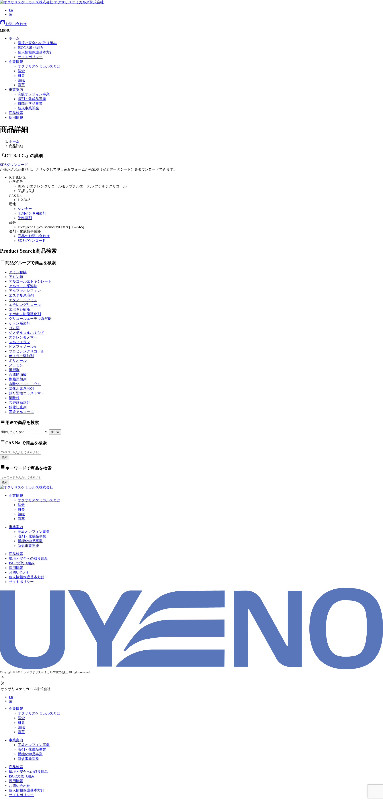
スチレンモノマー (23, 337)
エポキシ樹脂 (19, 309)
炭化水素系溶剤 (21, 388)
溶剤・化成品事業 (32, 99)
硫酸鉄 (14, 398)
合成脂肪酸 (18, 374)
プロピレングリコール (26, 351)
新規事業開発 (28, 108)
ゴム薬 (14, 328)
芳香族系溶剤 (19, 402)
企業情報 (16, 61)
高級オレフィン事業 (34, 94)
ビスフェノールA (22, 346)
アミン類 (16, 277)
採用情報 (16, 117)
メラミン (16, 365)
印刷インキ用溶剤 (32, 213)
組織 (21, 80)
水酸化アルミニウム (25, 384)
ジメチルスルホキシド (26, 333)
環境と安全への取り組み (37, 43)
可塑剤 (14, 370)
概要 (21, 75)
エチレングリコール (25, 305)
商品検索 (16, 113)
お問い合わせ (13, 24)
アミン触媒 (18, 272)
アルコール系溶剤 (23, 286)
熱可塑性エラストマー (26, 393)
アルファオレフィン (25, 291)
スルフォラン (19, 342)
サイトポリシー (30, 57)
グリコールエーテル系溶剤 (30, 319)
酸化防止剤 (18, 407)
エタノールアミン (23, 300)
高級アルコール (21, 412)
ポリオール (18, 360)
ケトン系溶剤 (19, 323)
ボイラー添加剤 (21, 356)
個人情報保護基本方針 (35, 52)
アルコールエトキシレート (30, 281)
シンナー (25, 209)
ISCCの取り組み (30, 47)
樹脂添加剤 (18, 379)
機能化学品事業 (30, 103)
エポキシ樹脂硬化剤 (25, 314)
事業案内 (16, 89)
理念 (21, 71)
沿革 (21, 85)
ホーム (14, 38)
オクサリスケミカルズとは (39, 66)
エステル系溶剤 (21, 295)
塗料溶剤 (25, 218)
